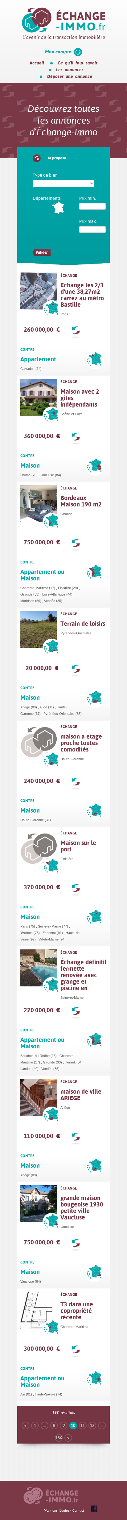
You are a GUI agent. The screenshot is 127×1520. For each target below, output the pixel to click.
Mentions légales (56, 1511)
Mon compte (58, 51)
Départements (47, 198)
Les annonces (70, 69)
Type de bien (45, 175)
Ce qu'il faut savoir (77, 62)
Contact (78, 1511)
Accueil (37, 62)
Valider (41, 252)
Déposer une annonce (69, 76)
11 (82, 1425)
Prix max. (88, 221)
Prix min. (87, 198)
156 (58, 1437)
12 (92, 1425)
